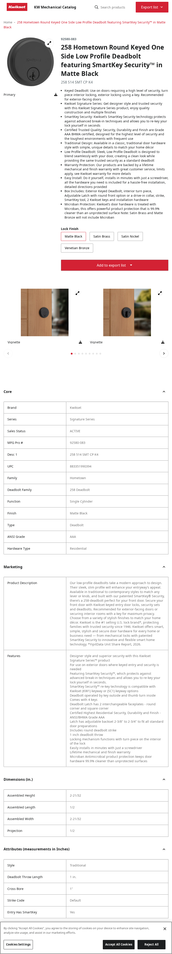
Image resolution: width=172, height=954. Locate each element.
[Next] (163, 353)
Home (8, 22)
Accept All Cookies (118, 944)
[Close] (165, 929)
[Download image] (55, 94)
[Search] (96, 7)
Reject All (151, 944)
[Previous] (8, 353)
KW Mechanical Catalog (55, 7)
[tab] (72, 354)
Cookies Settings (18, 944)
